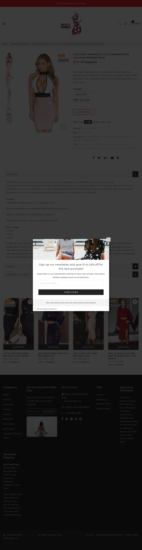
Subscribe (71, 292)
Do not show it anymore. (47, 309)
